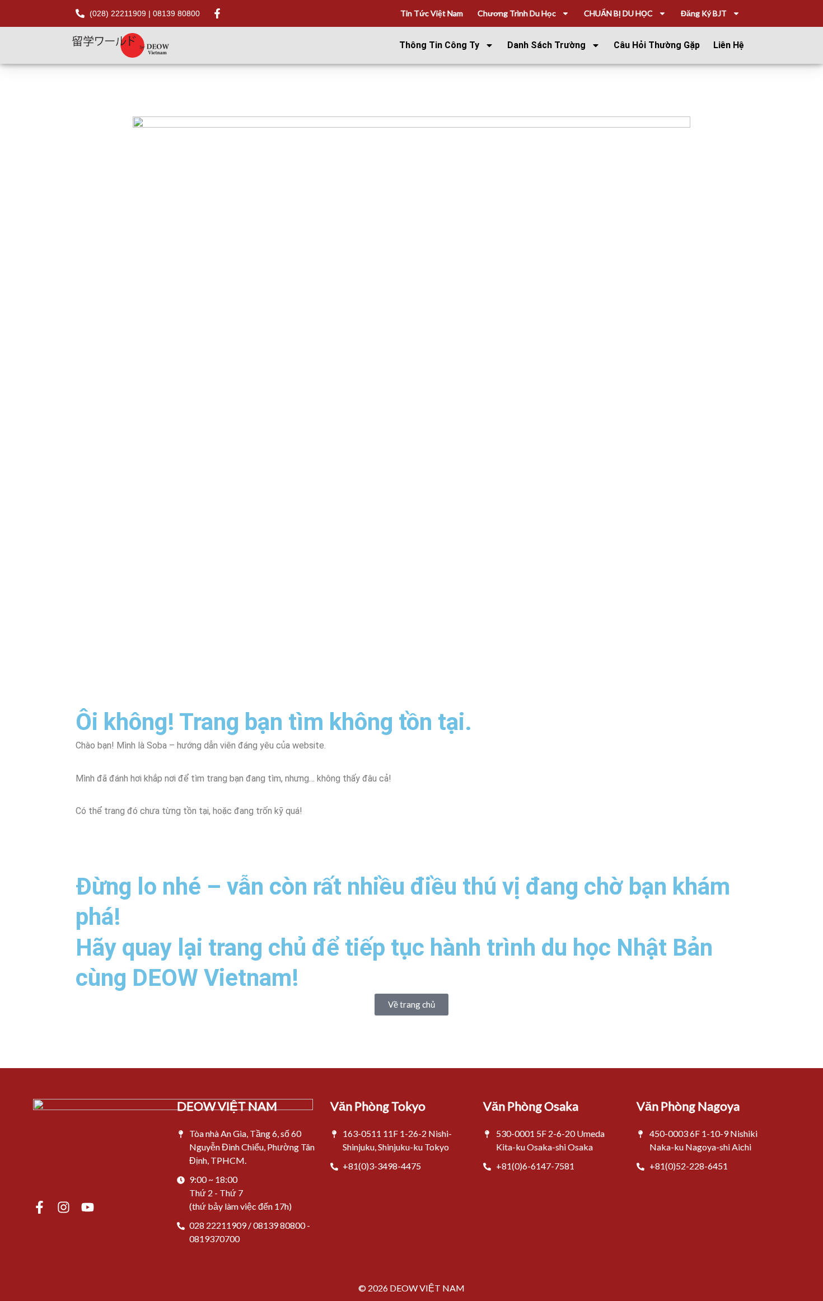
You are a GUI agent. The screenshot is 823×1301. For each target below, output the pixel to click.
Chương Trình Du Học (517, 13)
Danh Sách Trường (546, 45)
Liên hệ (728, 45)
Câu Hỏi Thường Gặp (657, 45)
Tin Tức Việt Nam (431, 13)
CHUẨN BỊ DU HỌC (618, 13)
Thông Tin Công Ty (439, 45)
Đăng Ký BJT (704, 13)
